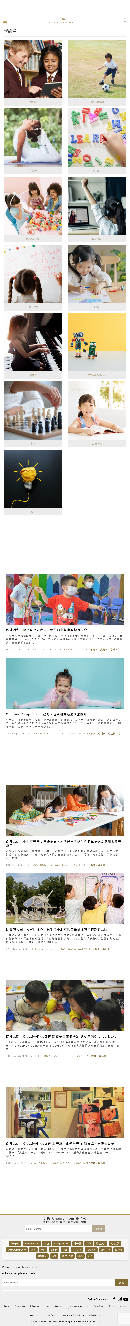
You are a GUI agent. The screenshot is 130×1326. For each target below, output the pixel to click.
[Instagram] (120, 1298)
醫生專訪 (100, 1243)
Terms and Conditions (73, 1315)
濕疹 (54, 1255)
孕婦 (65, 1249)
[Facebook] (114, 1298)
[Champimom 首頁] (61, 20)
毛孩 (90, 1255)
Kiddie (67, 1309)
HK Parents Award (117, 1306)
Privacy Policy (50, 1315)
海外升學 (105, 1249)
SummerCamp (32, 1243)
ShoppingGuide (61, 1243)
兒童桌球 (15, 1243)
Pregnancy (20, 1306)
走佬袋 (77, 1243)
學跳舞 (101, 649)
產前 (43, 1249)
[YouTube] (125, 1298)
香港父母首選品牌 (17, 1249)
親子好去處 (67, 1255)
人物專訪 (115, 1243)
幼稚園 (54, 1249)
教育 (92, 649)
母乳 (80, 1255)
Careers (33, 1315)
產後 (33, 1249)
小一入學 (77, 1249)
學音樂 (111, 649)
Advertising (95, 1315)
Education (38, 649)
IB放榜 (118, 1249)
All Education (78, 1056)
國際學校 (91, 1249)
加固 (46, 1243)
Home (6, 1306)
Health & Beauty (53, 1306)
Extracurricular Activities (68, 649)
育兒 (88, 1243)
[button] (4, 21)
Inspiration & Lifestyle (77, 1306)
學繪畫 (121, 649)
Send (99, 1228)
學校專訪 (42, 1255)
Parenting (41, 1056)
